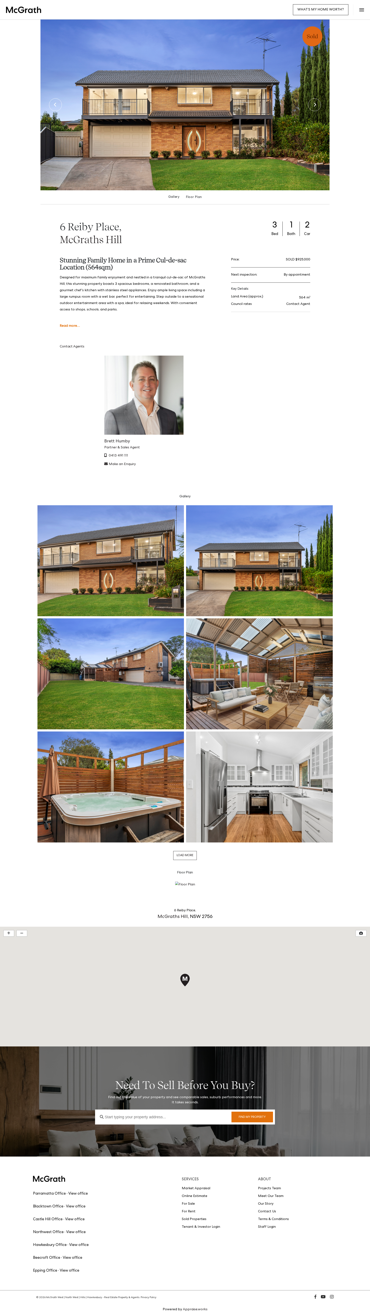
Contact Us (267, 1211)
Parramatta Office (49, 1194)
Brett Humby (117, 441)
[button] (361, 9)
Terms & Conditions (273, 1219)
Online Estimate (194, 1196)
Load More (185, 855)
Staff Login (267, 1227)
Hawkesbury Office (50, 1245)
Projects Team (269, 1188)
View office (78, 1194)
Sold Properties (194, 1219)
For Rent (188, 1211)
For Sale (188, 1204)
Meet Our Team (270, 1196)
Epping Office (45, 1271)
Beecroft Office (46, 1258)
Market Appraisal (196, 1188)
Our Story (265, 1204)
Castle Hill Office (48, 1219)
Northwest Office (48, 1232)
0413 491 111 (118, 456)
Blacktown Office (48, 1207)
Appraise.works (195, 1309)
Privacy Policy (148, 1297)
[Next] (314, 104)
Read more (68, 326)
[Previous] (55, 104)
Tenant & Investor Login (201, 1227)
